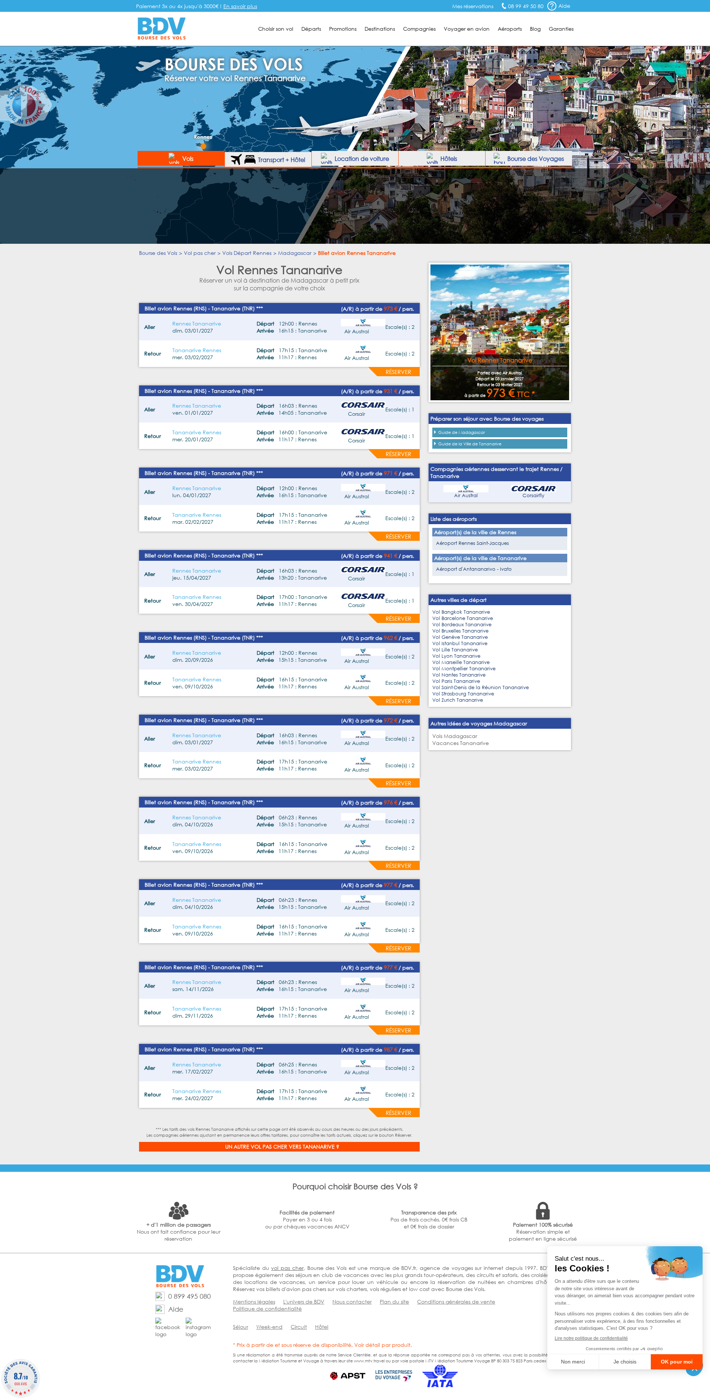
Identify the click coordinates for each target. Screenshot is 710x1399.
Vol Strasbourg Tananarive (463, 694)
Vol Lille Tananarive (455, 650)
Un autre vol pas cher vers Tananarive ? (282, 1146)
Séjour (240, 1326)
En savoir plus (240, 6)
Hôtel (321, 1326)
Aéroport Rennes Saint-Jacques (472, 543)
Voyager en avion (467, 28)
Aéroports (510, 28)
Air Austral (466, 495)
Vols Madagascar (454, 735)
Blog (535, 28)
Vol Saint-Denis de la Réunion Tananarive (480, 687)
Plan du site (394, 1301)
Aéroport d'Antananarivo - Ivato (474, 569)
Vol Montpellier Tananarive (464, 668)
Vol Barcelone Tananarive (462, 618)
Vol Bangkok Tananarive (461, 612)
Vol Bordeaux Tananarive (461, 624)
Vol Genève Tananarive (460, 637)
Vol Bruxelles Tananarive (460, 631)
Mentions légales (254, 1301)
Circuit (299, 1326)
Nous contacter (352, 1301)
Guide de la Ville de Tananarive (469, 444)
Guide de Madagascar (461, 432)
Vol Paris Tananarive (456, 681)
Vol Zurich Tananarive (457, 700)
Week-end (269, 1326)
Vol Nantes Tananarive (459, 675)
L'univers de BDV (303, 1301)
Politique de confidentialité (267, 1308)
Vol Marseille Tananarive (461, 662)
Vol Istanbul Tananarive (459, 643)
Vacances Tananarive (460, 742)
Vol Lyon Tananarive (456, 656)
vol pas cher (287, 1267)
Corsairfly (533, 495)
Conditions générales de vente (456, 1301)
